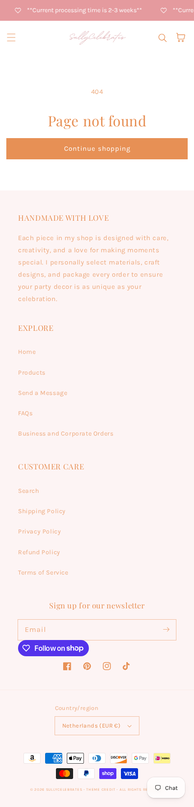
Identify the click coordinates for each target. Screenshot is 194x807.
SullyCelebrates (64, 789)
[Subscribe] (166, 630)
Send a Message (42, 393)
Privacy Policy (39, 531)
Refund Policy (39, 552)
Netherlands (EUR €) (91, 725)
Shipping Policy (42, 511)
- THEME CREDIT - (101, 789)
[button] (11, 37)
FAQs (25, 413)
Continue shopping (97, 148)
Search (28, 491)
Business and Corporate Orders (65, 433)
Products (32, 372)
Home (27, 352)
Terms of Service (43, 572)
